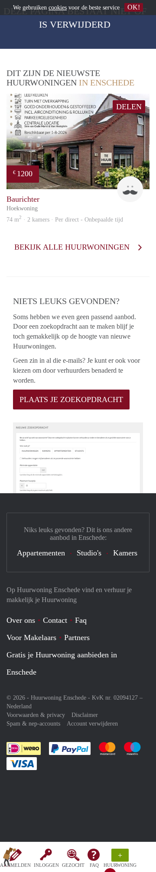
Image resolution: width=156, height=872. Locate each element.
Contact (55, 620)
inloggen (46, 865)
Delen (129, 106)
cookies (58, 7)
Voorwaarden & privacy (35, 715)
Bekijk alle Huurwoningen (73, 247)
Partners (77, 637)
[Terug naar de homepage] (9, 859)
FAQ (94, 865)
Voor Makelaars (31, 637)
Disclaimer (85, 715)
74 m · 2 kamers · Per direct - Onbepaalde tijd (64, 219)
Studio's (89, 553)
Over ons (20, 620)
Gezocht (73, 865)
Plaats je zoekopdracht (71, 399)
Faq (81, 620)
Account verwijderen (92, 723)
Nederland (19, 706)
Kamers (125, 553)
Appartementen (41, 553)
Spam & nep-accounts (33, 723)
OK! (133, 7)
